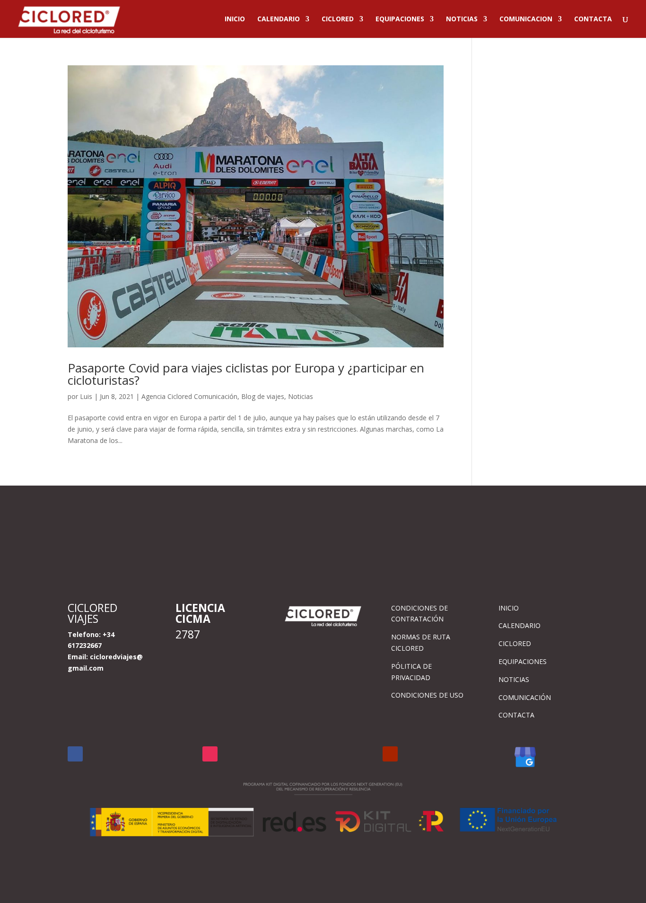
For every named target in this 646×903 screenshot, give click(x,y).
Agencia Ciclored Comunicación (189, 396)
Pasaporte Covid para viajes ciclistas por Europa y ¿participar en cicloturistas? (246, 374)
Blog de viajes (262, 396)
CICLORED (338, 19)
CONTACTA (593, 19)
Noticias (300, 396)
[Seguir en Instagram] (210, 753)
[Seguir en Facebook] (75, 753)
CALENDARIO (278, 19)
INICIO (235, 19)
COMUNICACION (525, 19)
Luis (86, 396)
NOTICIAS (462, 19)
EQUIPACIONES (399, 19)
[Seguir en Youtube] (390, 753)
